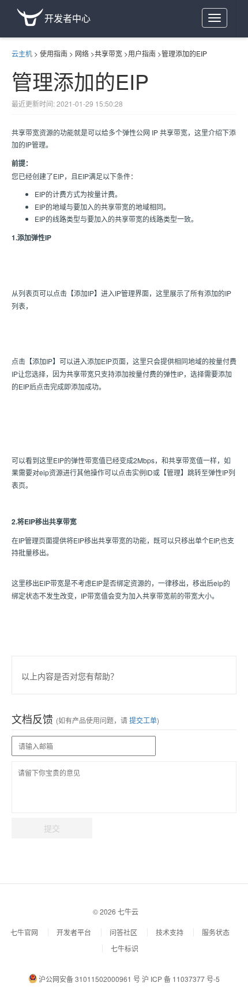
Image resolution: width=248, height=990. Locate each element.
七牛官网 (24, 932)
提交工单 (142, 720)
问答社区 (123, 932)
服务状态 (216, 932)
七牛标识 (124, 948)
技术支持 (169, 932)
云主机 (22, 53)
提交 (52, 828)
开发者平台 (74, 932)
